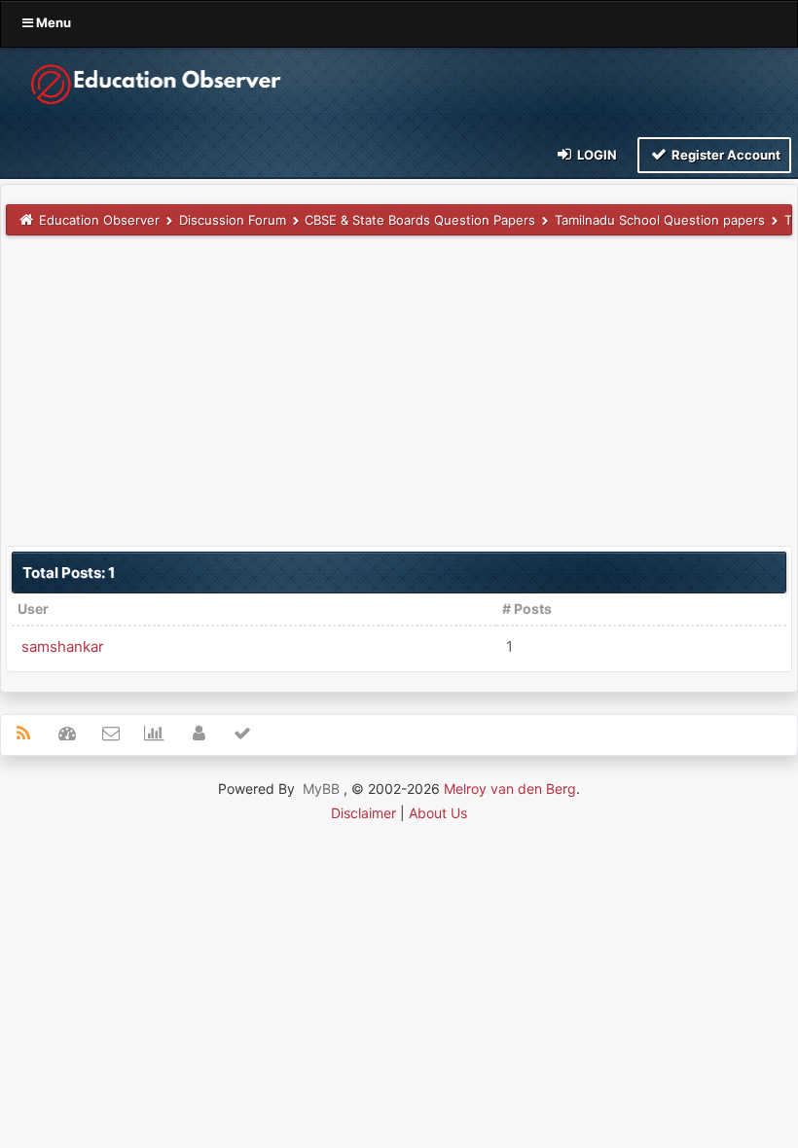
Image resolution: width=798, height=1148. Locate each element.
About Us (438, 813)
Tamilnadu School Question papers (660, 220)
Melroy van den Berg (510, 788)
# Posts (527, 608)
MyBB (321, 788)
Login (595, 154)
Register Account (724, 154)
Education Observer (99, 220)
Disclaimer (363, 813)
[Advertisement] (399, 390)
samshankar (62, 646)
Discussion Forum (232, 220)
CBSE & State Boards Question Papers (420, 220)
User (33, 608)
